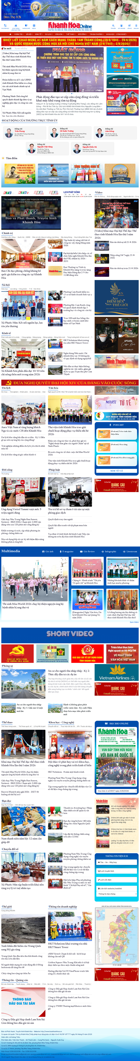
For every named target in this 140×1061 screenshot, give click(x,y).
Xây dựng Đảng (66, 237)
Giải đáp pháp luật (67, 474)
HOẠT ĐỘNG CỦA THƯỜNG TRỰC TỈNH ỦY (30, 120)
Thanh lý (87, 984)
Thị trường (5, 474)
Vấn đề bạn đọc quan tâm (24, 805)
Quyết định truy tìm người (60, 519)
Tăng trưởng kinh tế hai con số (78, 337)
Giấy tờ (29, 984)
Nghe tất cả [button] (117, 471)
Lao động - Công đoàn (18, 289)
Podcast (118, 425)
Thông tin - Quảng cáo (15, 980)
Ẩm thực (4, 392)
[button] (66, 93)
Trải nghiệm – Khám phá (19, 392)
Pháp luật (54, 470)
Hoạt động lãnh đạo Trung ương (85, 237)
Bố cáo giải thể (68, 984)
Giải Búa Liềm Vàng (8, 237)
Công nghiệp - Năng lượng (31, 337)
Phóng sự (7, 666)
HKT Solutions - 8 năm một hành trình (66, 772)
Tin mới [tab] (6, 48)
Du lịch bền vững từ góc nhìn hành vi (18, 455)
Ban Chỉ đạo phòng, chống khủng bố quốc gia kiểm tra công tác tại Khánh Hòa (21, 274)
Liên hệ (129, 28)
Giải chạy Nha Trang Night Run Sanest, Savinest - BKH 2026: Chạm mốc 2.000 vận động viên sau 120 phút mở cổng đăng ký (21, 522)
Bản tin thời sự (100, 196)
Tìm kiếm (113, 28)
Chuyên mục (5, 28)
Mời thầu (79, 984)
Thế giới (7, 907)
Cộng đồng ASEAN (8, 911)
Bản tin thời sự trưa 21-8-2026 (124, 268)
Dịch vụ (57, 984)
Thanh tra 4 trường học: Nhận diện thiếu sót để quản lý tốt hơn (77, 810)
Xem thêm (134, 622)
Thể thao (7, 722)
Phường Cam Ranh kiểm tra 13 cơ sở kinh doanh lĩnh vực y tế (77, 294)
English (136, 28)
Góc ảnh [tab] (49, 552)
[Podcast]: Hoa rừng (119, 444)
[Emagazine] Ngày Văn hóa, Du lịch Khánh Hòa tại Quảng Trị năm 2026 (86, 615)
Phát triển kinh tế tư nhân (10, 337)
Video (98, 192)
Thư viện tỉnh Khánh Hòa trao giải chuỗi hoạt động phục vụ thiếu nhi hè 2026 (68, 431)
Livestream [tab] (132, 552)
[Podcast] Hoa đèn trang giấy (123, 458)
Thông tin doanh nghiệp (63, 907)
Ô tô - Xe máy (47, 984)
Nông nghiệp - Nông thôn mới (54, 337)
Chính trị (7, 233)
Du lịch (6, 388)
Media (34, 28)
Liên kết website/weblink (111, 888)
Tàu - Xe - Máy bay (108, 862)
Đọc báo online (118, 724)
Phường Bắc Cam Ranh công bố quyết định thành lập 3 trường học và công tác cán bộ (77, 308)
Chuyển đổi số (53, 726)
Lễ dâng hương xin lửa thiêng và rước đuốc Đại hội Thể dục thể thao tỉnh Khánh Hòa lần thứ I (122, 615)
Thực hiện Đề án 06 (68, 726)
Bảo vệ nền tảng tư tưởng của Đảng (45, 237)
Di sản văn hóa (35, 392)
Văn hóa (53, 388)
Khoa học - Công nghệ (61, 722)
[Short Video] (70, 634)
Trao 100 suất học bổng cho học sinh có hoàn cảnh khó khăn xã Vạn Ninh (76, 321)
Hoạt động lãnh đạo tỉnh (15, 29)
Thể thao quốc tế (25, 726)
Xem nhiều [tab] (21, 48)
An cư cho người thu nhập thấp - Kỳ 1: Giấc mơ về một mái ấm (30, 708)
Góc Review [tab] (89, 552)
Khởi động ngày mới (114, 196)
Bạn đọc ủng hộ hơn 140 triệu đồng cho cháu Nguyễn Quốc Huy (77, 823)
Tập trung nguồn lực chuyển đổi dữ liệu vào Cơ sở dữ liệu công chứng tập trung (76, 869)
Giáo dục (4, 289)
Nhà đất (37, 984)
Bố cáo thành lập (7, 984)
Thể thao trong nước (8, 726)
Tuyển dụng (20, 984)
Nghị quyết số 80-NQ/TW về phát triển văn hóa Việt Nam (69, 392)
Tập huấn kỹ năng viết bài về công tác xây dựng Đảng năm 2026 (76, 243)
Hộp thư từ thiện (7, 805)
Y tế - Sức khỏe (34, 289)
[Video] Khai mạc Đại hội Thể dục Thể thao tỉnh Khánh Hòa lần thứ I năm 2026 (16, 56)
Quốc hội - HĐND (24, 237)
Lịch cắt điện (105, 880)
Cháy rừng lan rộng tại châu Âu (15, 973)
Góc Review (121, 28)
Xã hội (6, 285)
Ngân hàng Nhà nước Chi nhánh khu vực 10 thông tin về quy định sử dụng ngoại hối (77, 356)
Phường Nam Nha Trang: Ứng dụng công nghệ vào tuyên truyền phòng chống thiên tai (77, 856)
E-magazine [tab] (68, 552)
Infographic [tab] (110, 552)
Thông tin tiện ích (116, 856)
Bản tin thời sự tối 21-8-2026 (123, 242)
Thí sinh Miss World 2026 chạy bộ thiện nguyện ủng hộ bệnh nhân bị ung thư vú (17, 70)
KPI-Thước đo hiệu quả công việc (89, 726)
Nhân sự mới (26, 28)
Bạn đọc (6, 801)
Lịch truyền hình (107, 871)
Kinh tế (6, 333)
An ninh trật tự (53, 474)
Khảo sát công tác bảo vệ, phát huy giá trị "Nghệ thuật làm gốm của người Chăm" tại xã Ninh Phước (68, 443)
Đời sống (7, 470)
